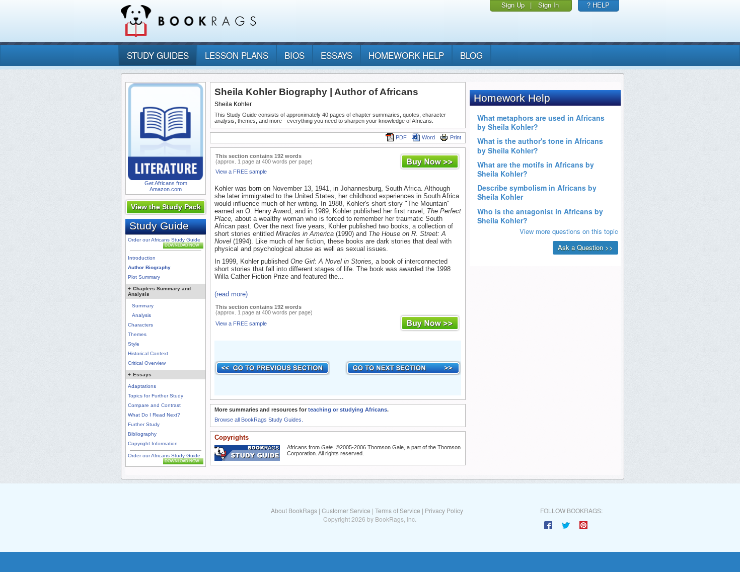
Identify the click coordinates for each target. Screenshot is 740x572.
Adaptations (142, 386)
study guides (158, 55)
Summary (143, 305)
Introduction (142, 258)
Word (428, 137)
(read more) (231, 294)
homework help (406, 55)
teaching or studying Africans (347, 409)
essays (336, 55)
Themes (137, 334)
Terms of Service (397, 510)
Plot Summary (144, 277)
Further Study (144, 424)
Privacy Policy (444, 510)
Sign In (548, 5)
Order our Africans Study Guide (164, 239)
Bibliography (142, 434)
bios (294, 55)
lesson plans (236, 55)
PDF (401, 137)
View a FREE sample (241, 172)
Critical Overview (147, 363)
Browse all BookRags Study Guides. (258, 420)
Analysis (141, 315)
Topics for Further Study (155, 395)
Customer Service (346, 510)
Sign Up (513, 5)
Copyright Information (153, 443)
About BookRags (294, 510)
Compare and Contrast (154, 405)
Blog (471, 55)
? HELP (598, 5)
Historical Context (148, 353)
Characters (140, 325)
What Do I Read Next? (154, 415)
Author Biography (149, 267)
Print (455, 137)
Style (133, 344)
